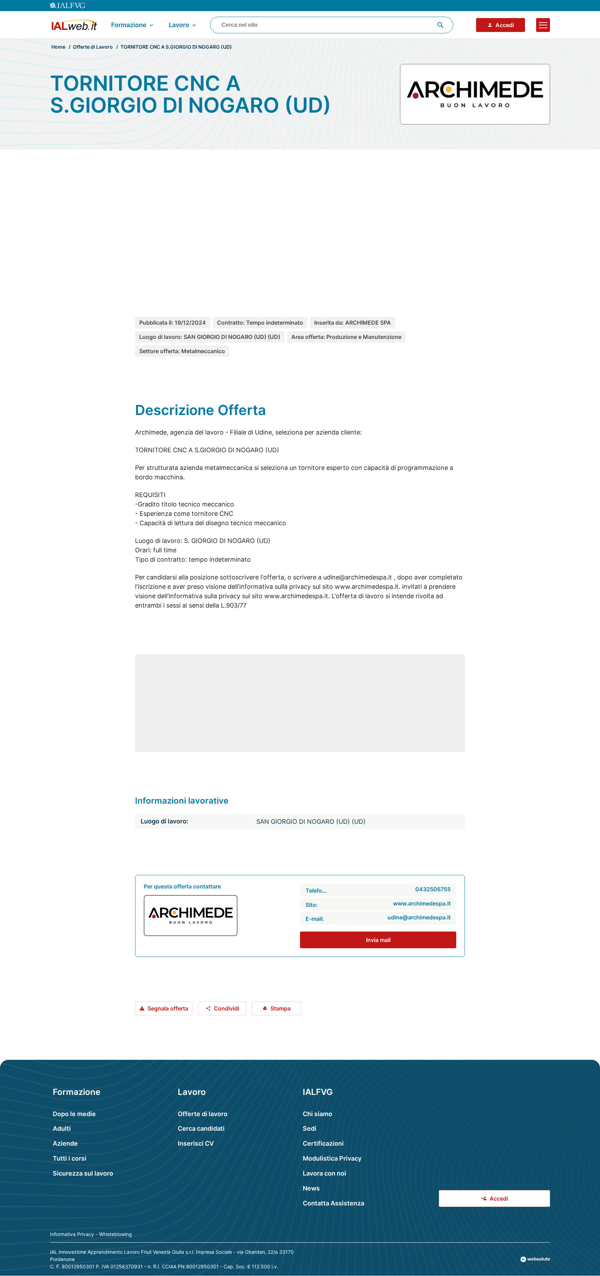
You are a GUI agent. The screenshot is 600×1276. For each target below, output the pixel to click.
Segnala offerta (168, 1008)
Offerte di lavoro (202, 1113)
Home (58, 47)
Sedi (309, 1128)
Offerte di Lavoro (93, 47)
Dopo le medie (74, 1113)
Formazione (129, 25)
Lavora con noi (324, 1173)
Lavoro (179, 25)
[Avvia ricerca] (440, 25)
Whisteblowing (115, 1234)
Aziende (65, 1143)
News (311, 1188)
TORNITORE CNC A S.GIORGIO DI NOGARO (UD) (176, 47)
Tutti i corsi (69, 1158)
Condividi (226, 1008)
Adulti (62, 1128)
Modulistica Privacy (332, 1158)
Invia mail (378, 939)
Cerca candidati (201, 1128)
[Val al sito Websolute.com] (535, 1259)
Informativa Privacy (72, 1234)
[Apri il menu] (543, 25)
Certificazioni (323, 1143)
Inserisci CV (196, 1143)
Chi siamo (317, 1113)
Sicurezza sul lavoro (83, 1173)
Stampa (280, 1008)
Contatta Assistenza (333, 1203)
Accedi (504, 25)
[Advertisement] (300, 220)
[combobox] (331, 25)
